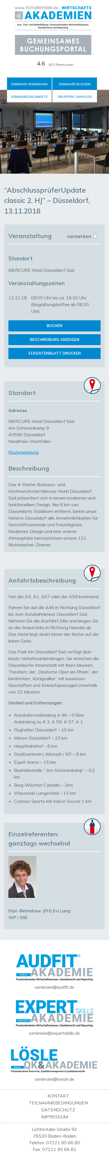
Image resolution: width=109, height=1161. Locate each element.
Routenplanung (23, 452)
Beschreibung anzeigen (54, 339)
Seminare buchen (75, 84)
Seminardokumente (29, 96)
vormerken (80, 236)
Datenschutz (58, 1109)
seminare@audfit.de (54, 987)
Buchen (54, 325)
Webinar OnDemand (29, 84)
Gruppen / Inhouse (75, 96)
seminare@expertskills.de (54, 1033)
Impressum (54, 1116)
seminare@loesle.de (54, 1079)
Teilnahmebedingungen (58, 1103)
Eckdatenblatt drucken (55, 353)
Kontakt (58, 1096)
